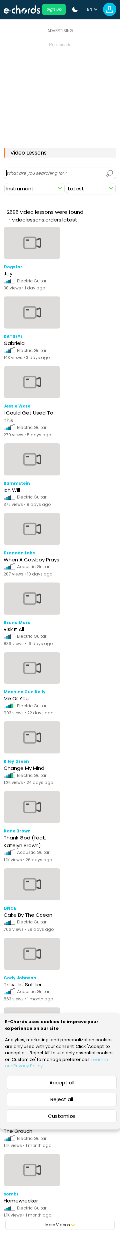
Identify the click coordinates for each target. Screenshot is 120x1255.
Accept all (61, 1082)
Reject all (61, 1099)
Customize (61, 1115)
